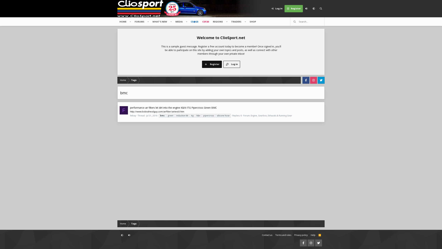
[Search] (321, 8)
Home (122, 21)
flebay (133, 115)
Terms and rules (283, 235)
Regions (218, 21)
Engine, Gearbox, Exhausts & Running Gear (271, 115)
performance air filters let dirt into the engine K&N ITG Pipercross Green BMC (173, 107)
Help (313, 235)
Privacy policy (301, 235)
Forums (139, 21)
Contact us (267, 235)
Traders (236, 21)
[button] (313, 8)
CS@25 (194, 21)
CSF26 (205, 21)
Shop (253, 21)
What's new (159, 21)
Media (179, 21)
